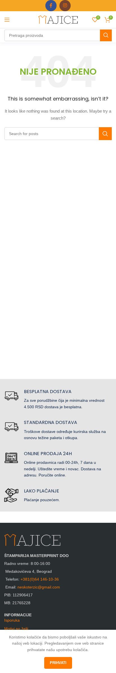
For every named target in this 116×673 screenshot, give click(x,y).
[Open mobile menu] (7, 19)
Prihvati (58, 663)
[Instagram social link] (65, 5)
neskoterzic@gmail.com (38, 587)
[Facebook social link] (51, 5)
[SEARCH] (106, 35)
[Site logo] (58, 19)
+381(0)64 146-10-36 (40, 579)
